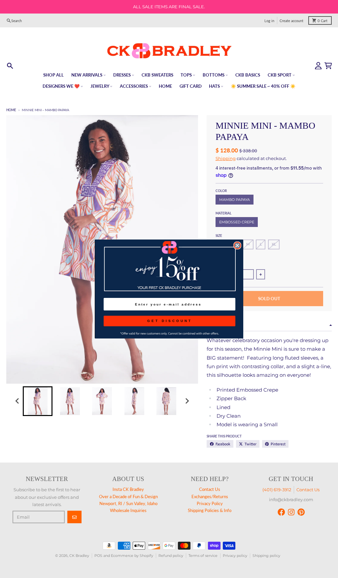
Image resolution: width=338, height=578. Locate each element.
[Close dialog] (237, 245)
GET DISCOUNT (169, 321)
